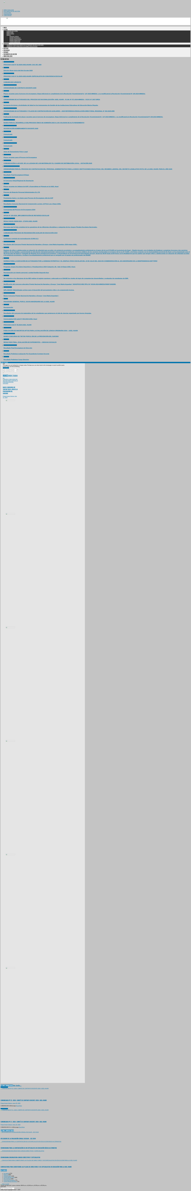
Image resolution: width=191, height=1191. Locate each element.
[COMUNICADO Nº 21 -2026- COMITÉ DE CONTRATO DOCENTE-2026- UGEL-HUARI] (25, 1110)
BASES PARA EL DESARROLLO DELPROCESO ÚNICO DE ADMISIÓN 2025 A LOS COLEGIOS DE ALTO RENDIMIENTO (44, 122)
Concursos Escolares (9, 119)
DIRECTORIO (10, 33)
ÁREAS (9, 35)
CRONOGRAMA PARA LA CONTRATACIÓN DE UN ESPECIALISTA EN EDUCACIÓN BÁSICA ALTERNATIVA (29, 1148)
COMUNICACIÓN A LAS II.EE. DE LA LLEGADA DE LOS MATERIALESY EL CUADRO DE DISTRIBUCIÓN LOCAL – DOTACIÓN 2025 (48, 163)
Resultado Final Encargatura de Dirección (18, 348)
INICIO (5, 28)
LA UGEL (6, 29)
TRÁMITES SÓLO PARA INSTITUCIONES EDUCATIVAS (22, 46)
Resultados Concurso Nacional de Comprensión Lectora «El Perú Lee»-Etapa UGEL (32, 204)
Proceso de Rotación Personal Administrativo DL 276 (22, 192)
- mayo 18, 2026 (16, 1124)
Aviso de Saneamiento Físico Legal (16, 151)
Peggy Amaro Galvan (8, 396)
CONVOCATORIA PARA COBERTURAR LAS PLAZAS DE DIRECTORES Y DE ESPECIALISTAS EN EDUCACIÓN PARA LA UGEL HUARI (36, 1167)
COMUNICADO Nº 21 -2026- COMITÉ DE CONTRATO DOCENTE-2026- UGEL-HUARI (23, 1122)
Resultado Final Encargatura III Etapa (16, 175)
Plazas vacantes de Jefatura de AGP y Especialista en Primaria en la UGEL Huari (31, 186)
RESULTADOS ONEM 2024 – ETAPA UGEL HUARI (20, 221)
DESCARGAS (7, 50)
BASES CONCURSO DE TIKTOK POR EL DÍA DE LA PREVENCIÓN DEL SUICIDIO (31, 336)
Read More (19, 1105)
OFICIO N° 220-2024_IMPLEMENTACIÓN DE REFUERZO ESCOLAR (26, 215)
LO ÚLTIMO (5, 376)
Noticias (6, 298)
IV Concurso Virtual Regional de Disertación (19, 180)
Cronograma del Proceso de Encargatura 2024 (19, 209)
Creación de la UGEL (12, 31)
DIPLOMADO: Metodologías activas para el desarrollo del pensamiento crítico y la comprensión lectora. (39, 290)
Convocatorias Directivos (10, 137)
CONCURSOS (7, 15)
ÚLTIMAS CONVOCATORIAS (7, 1130)
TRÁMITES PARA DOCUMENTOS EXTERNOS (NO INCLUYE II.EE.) (25, 45)
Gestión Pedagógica (15, 37)
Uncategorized (7, 172)
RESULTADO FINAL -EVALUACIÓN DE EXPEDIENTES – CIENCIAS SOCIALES (30, 342)
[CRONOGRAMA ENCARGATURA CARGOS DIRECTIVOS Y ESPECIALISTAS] (22, 1151)
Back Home (6, 368)
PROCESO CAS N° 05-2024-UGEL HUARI (17, 325)
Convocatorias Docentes (10, 85)
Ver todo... (17, 1085)
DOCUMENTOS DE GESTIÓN (12, 11)
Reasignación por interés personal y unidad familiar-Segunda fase (26, 272)
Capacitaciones (8, 14)
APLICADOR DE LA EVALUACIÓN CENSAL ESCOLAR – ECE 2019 (18, 1138)
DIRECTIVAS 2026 (9, 10)
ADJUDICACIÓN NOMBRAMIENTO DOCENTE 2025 (21, 128)
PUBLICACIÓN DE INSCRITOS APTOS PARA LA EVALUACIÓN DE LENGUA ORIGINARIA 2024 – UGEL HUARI (41, 330)
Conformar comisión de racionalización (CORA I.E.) (21, 238)
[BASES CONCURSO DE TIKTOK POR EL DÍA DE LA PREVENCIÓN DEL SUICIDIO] (10, 383)
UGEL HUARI (4, 362)
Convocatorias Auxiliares (10, 108)
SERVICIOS (6, 44)
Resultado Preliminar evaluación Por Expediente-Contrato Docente (26, 354)
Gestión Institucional (15, 40)
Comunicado (8, 134)
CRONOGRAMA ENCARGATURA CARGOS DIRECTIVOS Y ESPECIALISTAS (20, 1157)
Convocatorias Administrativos (12, 166)
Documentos (7, 269)
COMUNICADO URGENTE (12, 82)
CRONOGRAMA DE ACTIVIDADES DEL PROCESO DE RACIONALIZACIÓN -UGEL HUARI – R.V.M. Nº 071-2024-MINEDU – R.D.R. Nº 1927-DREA (52, 99)
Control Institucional (15, 42)
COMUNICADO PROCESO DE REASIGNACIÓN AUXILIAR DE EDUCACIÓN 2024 (30, 233)
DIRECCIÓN (10, 32)
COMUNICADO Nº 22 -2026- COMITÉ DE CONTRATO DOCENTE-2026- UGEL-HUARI (24, 1100)
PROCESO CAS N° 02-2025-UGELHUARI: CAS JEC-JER (22, 64)
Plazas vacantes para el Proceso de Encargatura (20, 157)
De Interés (6, 67)
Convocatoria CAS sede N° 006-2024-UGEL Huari (20, 319)
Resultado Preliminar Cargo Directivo (16, 359)
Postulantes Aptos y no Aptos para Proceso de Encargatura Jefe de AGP (28, 198)
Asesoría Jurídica (14, 36)
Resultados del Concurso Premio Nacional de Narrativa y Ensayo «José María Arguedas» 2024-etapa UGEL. (40, 244)
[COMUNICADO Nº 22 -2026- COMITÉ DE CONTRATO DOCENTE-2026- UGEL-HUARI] (25, 1088)
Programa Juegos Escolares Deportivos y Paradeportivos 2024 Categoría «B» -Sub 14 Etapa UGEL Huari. (40, 267)
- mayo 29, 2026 (16, 1103)
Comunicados (7, 12)
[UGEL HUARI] (16, 21)
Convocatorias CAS (9, 61)
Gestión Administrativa (15, 39)
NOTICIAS (6, 48)
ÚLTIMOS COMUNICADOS (7, 1085)
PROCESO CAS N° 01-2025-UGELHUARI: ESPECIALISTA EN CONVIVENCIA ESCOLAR (33, 76)
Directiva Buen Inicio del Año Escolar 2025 (18, 70)
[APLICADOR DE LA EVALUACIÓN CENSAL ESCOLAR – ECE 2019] (20, 1132)
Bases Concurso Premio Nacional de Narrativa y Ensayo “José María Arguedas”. (31, 296)
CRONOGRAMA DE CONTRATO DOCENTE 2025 (20, 88)
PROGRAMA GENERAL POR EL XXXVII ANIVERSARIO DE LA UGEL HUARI (29, 301)
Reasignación (8, 307)
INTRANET (6, 52)
